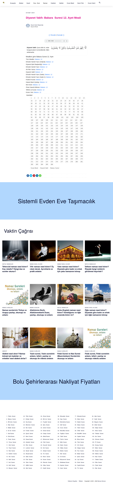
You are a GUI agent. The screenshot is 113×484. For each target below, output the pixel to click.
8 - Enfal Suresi (10, 436)
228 (37, 150)
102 (67, 117)
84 (44, 114)
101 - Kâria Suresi (97, 430)
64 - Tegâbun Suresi (63, 433)
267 (67, 159)
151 (37, 131)
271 (32, 161)
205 (32, 145)
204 (81, 142)
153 (47, 131)
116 (81, 120)
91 (74, 114)
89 (65, 114)
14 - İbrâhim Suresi (11, 453)
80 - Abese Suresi (80, 425)
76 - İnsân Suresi (62, 468)
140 (37, 128)
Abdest (21, 3)
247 (77, 153)
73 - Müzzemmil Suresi (64, 459)
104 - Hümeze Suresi (97, 439)
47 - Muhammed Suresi (47, 439)
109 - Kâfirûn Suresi (97, 453)
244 (62, 153)
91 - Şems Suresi (79, 456)
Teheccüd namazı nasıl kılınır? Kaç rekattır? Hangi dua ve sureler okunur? (15, 269)
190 (67, 139)
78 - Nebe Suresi (79, 419)
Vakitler (61, 3)
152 (42, 131)
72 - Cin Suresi (62, 456)
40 (78, 103)
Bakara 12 (38, 59)
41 (82, 103)
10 (63, 98)
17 (36, 100)
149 (81, 128)
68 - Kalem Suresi (62, 445)
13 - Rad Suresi (10, 451)
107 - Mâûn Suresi (97, 448)
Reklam (81, 481)
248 (81, 153)
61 (57, 109)
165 (52, 134)
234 (67, 150)
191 (72, 139)
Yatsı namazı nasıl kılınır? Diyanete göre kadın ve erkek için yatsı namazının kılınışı (69, 269)
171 (81, 134)
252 (47, 156)
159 (77, 131)
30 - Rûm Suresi (27, 445)
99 (52, 117)
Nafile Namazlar (7, 264)
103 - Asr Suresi (96, 436)
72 (48, 112)
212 (67, 145)
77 (69, 112)
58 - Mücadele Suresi (63, 416)
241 (47, 153)
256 (67, 156)
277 (62, 161)
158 (72, 131)
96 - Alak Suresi (96, 416)
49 (61, 106)
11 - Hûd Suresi (10, 445)
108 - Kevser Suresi (97, 451)
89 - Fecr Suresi (79, 451)
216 (32, 148)
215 (81, 145)
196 (42, 142)
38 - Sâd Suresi (27, 468)
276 (57, 161)
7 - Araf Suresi (10, 433)
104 (77, 117)
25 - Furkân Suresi (28, 430)
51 (69, 106)
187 (52, 139)
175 (47, 137)
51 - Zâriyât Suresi (46, 451)
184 (37, 139)
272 (37, 161)
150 (32, 131)
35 (57, 103)
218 (42, 148)
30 (36, 103)
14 (79, 98)
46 (48, 106)
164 (47, 134)
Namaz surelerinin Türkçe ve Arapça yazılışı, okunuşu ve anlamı (14, 312)
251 (42, 156)
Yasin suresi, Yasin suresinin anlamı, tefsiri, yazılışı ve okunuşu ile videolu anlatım (42, 356)
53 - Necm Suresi (45, 456)
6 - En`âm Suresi (10, 430)
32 (44, 103)
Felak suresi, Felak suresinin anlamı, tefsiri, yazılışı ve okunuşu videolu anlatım (97, 356)
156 (62, 131)
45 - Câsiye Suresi (46, 433)
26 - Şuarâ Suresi (28, 433)
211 (62, 145)
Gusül (28, 3)
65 (74, 109)
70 (40, 112)
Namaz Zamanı (102, 481)
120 (46, 123)
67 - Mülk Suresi (62, 442)
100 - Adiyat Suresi (97, 428)
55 (31, 109)
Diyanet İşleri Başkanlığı (37, 25)
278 (67, 161)
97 (44, 117)
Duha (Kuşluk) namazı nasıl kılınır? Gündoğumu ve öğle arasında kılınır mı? (69, 312)
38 (69, 103)
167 (62, 134)
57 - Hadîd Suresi (45, 468)
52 (74, 106)
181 (77, 137)
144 (57, 128)
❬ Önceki (52, 35)
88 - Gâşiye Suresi (80, 448)
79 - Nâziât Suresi (80, 422)
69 (36, 112)
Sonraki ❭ (60, 35)
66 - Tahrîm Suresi (63, 439)
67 (82, 109)
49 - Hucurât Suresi (46, 445)
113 (66, 120)
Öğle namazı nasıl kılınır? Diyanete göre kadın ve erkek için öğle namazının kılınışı (97, 312)
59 (48, 109)
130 (42, 125)
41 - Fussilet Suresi (46, 422)
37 (65, 103)
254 (57, 156)
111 (57, 120)
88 (61, 114)
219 (47, 148)
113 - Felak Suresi (97, 465)
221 (57, 148)
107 (37, 120)
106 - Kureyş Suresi (97, 445)
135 (67, 125)
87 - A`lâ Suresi (79, 445)
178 (62, 137)
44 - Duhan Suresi (45, 430)
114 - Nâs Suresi (96, 468)
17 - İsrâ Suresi (10, 462)
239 (37, 153)
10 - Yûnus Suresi (11, 442)
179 (67, 137)
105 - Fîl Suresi (96, 442)
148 (77, 128)
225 (77, 148)
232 (57, 150)
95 (36, 117)
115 (76, 120)
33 (48, 103)
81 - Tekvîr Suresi (79, 428)
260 (32, 159)
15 (84, 98)
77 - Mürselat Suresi (80, 416)
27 (78, 100)
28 (82, 100)
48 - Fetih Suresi (45, 442)
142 (47, 128)
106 (32, 120)
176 (52, 137)
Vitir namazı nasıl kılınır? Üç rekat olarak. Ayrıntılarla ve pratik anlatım (42, 269)
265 (57, 159)
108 (42, 120)
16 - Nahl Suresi (10, 459)
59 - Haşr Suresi (62, 419)
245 (67, 153)
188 (57, 139)
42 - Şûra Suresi (45, 425)
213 (71, 145)
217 (37, 148)
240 (42, 153)
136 (72, 125)
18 (40, 100)
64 (69, 109)
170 (77, 134)
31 (40, 103)
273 (42, 161)
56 (36, 109)
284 (42, 164)
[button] (13, 3)
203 (77, 142)
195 (37, 142)
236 (77, 150)
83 (40, 114)
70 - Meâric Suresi (63, 451)
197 (47, 142)
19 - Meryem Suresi (11, 468)
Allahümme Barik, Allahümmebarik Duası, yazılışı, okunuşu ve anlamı (41, 312)
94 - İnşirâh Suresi (79, 465)
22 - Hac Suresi (27, 422)
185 (42, 139)
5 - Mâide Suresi (10, 428)
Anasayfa (13, 3)
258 (77, 156)
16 (31, 100)
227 (32, 150)
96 (40, 117)
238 (32, 153)
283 (37, 164)
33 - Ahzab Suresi (28, 453)
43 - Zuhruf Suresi (45, 428)
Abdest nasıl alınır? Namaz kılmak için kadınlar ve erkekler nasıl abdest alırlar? (14, 356)
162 (37, 134)
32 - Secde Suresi (28, 451)
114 (71, 120)
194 (32, 142)
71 (44, 112)
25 (69, 100)
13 (75, 98)
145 (62, 128)
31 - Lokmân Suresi (28, 448)
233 (62, 150)
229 (42, 150)
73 (52, 112)
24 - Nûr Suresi (27, 428)
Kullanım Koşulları (72, 481)
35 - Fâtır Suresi (27, 459)
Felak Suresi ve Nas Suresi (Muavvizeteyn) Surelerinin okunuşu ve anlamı (68, 356)
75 (61, 112)
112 (61, 120)
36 (61, 103)
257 (72, 156)
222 (62, 148)
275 (52, 161)
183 (32, 139)
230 (47, 150)
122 (56, 123)
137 (77, 125)
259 (81, 156)
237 (81, 150)
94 (31, 117)
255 (62, 156)
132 (52, 125)
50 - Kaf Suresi (45, 448)
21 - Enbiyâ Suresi (28, 419)
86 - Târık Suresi (79, 442)
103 (72, 117)
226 (81, 148)
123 (61, 123)
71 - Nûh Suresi (62, 453)
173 (37, 137)
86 (52, 114)
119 (42, 123)
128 (32, 125)
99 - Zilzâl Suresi (96, 425)
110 (52, 120)
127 (81, 123)
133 (57, 125)
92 (78, 114)
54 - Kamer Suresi (45, 459)
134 (62, 125)
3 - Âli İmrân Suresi (11, 422)
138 (81, 125)
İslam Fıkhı (80, 3)
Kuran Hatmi (91, 3)
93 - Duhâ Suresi (79, 462)
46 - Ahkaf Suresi (45, 436)
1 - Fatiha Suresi (10, 416)
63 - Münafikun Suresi (63, 430)
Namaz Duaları (34, 307)
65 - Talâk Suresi (62, 436)
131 (47, 125)
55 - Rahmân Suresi (46, 462)
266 (62, 159)
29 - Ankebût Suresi (28, 442)
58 (44, 109)
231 (52, 150)
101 (62, 117)
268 (72, 159)
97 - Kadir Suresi (96, 419)
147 (72, 128)
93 (82, 114)
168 (67, 134)
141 (42, 128)
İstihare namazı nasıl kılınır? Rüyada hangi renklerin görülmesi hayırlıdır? (97, 269)
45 (44, 106)
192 (77, 139)
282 (32, 164)
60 (52, 109)
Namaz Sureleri (7, 307)
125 (71, 123)
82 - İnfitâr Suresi (79, 430)
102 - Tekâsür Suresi (97, 433)
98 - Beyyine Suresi (97, 422)
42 (31, 106)
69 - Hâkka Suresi (62, 448)
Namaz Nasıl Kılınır (36, 264)
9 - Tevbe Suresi (10, 439)
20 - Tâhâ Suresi (27, 416)
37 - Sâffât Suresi (28, 465)
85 (48, 114)
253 (52, 156)
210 (57, 145)
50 (65, 106)
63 (65, 109)
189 (62, 139)
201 (67, 142)
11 (67, 98)
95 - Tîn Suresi (79, 468)
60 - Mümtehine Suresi (64, 422)
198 (52, 142)
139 (32, 128)
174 (42, 137)
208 (47, 145)
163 (42, 134)
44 (40, 106)
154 (52, 131)
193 (81, 139)
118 (37, 123)
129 (37, 125)
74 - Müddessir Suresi (63, 462)
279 (72, 161)
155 (57, 131)
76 (65, 112)
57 (40, 109)
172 (32, 137)
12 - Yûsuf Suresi (11, 448)
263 (47, 159)
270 (81, 159)
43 (36, 106)
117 (32, 123)
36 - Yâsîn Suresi (28, 462)
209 (52, 145)
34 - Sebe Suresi (28, 456)
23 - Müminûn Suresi (29, 425)
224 (72, 148)
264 (52, 159)
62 (61, 109)
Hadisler (53, 3)
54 (82, 106)
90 (69, 114)
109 (47, 120)
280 (77, 161)
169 (72, 134)
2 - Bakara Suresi (11, 419)
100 (57, 117)
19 (44, 100)
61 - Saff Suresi (62, 425)
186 (47, 139)
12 (71, 98)
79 (78, 112)
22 (57, 100)
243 (57, 153)
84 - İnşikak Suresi (80, 436)
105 (82, 117)
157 (67, 131)
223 (67, 148)
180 (72, 137)
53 (78, 106)
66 (78, 109)
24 (65, 100)
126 (76, 123)
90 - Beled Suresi (79, 453)
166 (57, 134)
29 (31, 103)
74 (57, 112)
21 (52, 100)
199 (57, 142)
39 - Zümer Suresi (45, 416)
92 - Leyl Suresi (79, 459)
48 (57, 106)
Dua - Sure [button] (36, 3)
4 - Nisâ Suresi (10, 425)
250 (37, 156)
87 (57, 114)
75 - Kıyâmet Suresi (63, 465)
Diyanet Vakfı (30, 12)
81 (31, 114)
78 (74, 112)
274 (47, 161)
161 (32, 134)
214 (76, 145)
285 (47, 164)
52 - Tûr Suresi (45, 453)
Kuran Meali (70, 3)
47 (52, 106)
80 (82, 112)
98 (48, 117)
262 (42, 159)
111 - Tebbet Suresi (97, 459)
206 (37, 145)
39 (74, 103)
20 (48, 100)
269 (77, 159)
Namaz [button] (45, 3)
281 (81, 161)
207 (42, 145)
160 (81, 131)
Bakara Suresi (54, 168)
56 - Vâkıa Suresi (45, 465)
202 (72, 142)
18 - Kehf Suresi (10, 465)
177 (57, 137)
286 (52, 164)
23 (61, 100)
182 (81, 137)
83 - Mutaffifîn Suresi (80, 433)
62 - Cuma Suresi (62, 428)
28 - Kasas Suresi (28, 439)
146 (67, 128)
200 (62, 142)
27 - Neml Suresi (28, 436)
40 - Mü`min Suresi (46, 419)
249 (32, 156)
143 (52, 128)
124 (66, 123)
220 (52, 148)
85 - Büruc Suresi (79, 439)
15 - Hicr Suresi (10, 456)
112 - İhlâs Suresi (97, 462)
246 (72, 153)
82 (36, 114)
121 (51, 123)
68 (31, 112)
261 (37, 159)
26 (74, 100)
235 (72, 150)
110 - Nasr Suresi (97, 456)
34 (52, 103)
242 (52, 153)
